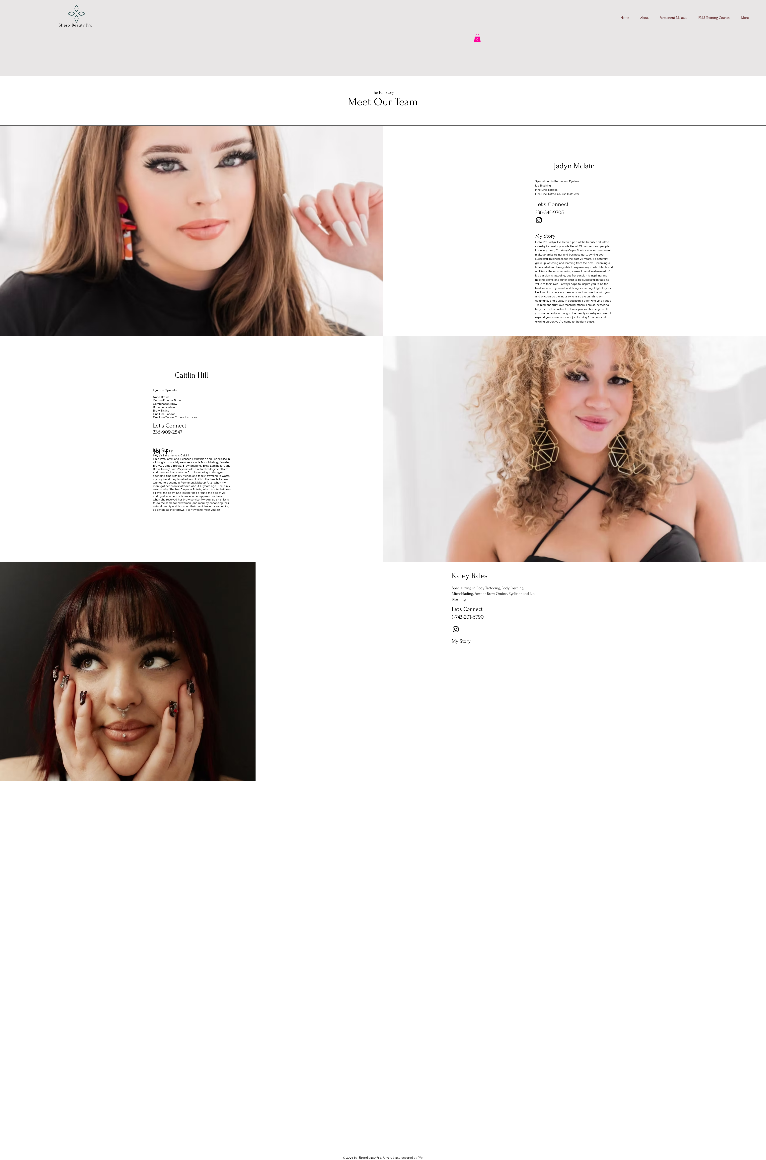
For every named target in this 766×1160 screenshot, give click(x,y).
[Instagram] (539, 220)
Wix (420, 1157)
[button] (477, 38)
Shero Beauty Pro (76, 25)
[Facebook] (167, 451)
